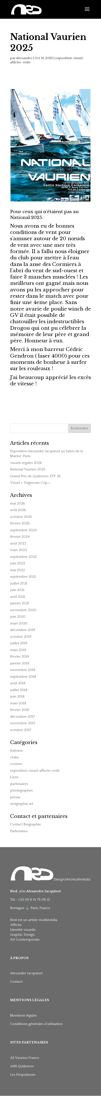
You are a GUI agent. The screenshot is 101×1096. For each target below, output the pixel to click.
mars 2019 (18, 650)
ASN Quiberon (22, 1066)
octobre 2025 (21, 517)
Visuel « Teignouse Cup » (30, 483)
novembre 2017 (22, 723)
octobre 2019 (20, 637)
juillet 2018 (18, 690)
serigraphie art (21, 804)
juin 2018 (17, 696)
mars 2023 (18, 550)
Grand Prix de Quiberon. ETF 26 (35, 476)
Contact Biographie (25, 824)
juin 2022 (17, 563)
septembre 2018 (23, 677)
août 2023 (18, 543)
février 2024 (20, 537)
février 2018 (19, 710)
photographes (21, 790)
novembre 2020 (23, 610)
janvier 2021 (19, 603)
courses (16, 764)
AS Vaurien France (24, 1058)
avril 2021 (17, 597)
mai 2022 (17, 570)
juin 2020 (18, 617)
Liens (14, 777)
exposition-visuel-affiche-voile (35, 771)
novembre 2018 (22, 670)
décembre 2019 (22, 630)
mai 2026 (17, 503)
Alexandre (24, 58)
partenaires (19, 784)
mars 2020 (18, 623)
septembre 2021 (23, 577)
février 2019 (19, 657)
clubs (14, 757)
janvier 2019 (19, 663)
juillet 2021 (18, 583)
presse (15, 797)
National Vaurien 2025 (27, 469)
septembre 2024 (23, 530)
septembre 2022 (23, 557)
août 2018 (17, 683)
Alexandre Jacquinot (26, 973)
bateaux (16, 750)
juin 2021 (17, 590)
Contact (16, 982)
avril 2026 (18, 510)
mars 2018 (18, 703)
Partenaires (18, 831)
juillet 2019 (18, 643)
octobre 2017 (20, 730)
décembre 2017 (22, 717)
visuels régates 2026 (26, 463)
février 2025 (20, 523)
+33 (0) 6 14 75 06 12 (34, 900)
